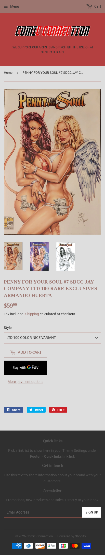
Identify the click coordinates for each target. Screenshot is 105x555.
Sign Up (92, 512)
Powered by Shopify (71, 536)
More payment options (25, 382)
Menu (14, 6)
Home (8, 73)
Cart (97, 6)
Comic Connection (40, 536)
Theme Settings (74, 450)
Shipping (32, 314)
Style (7, 328)
